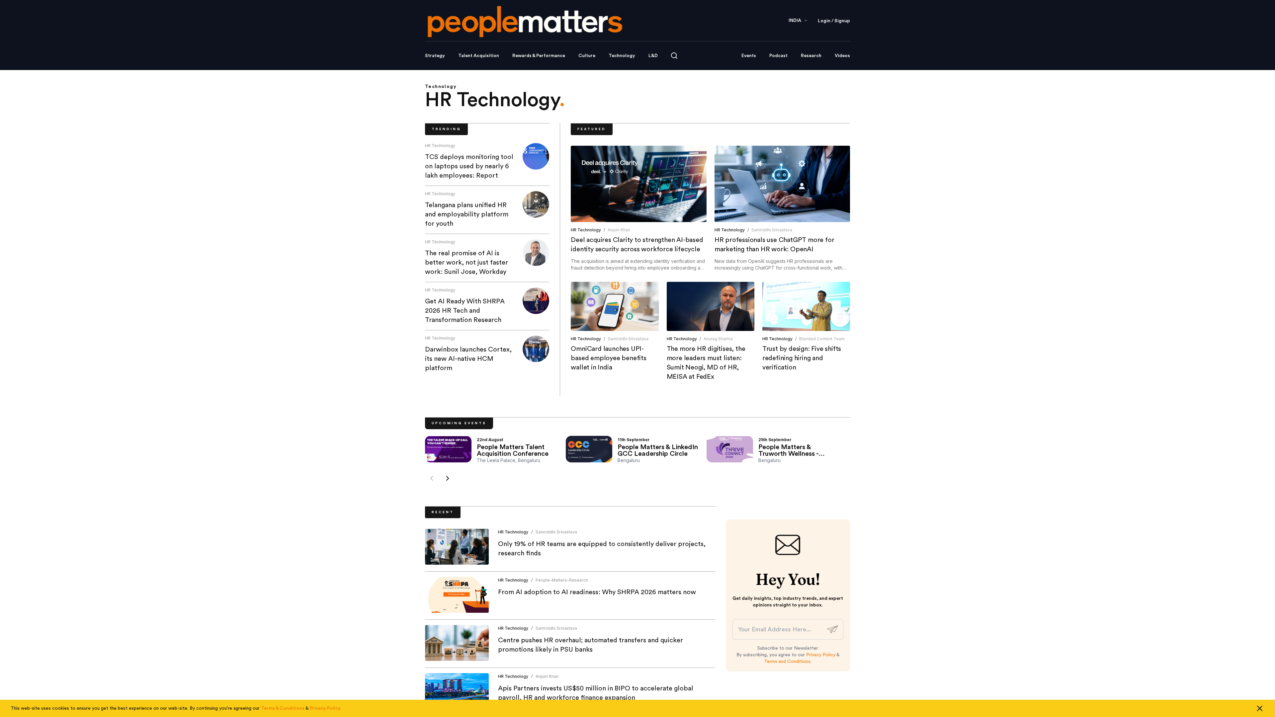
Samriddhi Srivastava (771, 229)
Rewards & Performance (538, 55)
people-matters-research (562, 580)
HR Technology (440, 145)
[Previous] (431, 478)
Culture (586, 55)
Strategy (435, 55)
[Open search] (674, 55)
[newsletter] (832, 629)
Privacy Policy (820, 655)
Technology (622, 55)
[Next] (447, 478)
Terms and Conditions (787, 661)
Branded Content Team (822, 338)
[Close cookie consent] (1259, 708)
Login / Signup (834, 21)
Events (748, 55)
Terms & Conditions (282, 708)
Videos (842, 55)
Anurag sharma (718, 338)
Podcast (778, 55)
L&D (653, 55)
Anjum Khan (619, 229)
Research (811, 55)
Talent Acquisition (478, 55)
